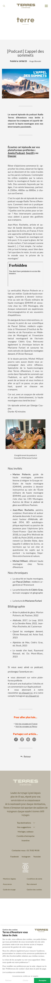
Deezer (12, 155)
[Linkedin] (22, 739)
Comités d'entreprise (25, 867)
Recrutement (31, 916)
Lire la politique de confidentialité (13, 972)
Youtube (36, 888)
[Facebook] (16, 739)
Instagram (25, 888)
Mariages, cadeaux (24, 863)
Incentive (25, 872)
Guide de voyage (9, 921)
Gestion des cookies (33, 921)
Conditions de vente (33, 910)
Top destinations (23, 854)
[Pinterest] (28, 739)
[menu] (46, 6)
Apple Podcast (16, 153)
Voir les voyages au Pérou (26, 726)
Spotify (30, 153)
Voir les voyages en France (26, 724)
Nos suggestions (23, 859)
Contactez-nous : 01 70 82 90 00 (24, 882)
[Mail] (34, 739)
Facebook (14, 888)
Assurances (7, 916)
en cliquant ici (26, 692)
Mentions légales (9, 910)
